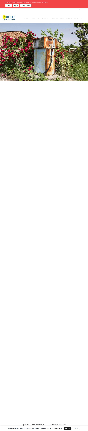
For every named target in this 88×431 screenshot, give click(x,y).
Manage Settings (26, 5)
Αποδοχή (67, 428)
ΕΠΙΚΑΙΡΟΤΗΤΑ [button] (35, 18)
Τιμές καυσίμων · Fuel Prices (57, 425)
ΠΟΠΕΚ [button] (26, 18)
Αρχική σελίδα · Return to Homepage (33, 425)
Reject (16, 5)
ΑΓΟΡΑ (76, 18)
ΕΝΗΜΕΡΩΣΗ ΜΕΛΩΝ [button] (65, 18)
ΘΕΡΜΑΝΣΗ (45, 18)
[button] (81, 18)
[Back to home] (9, 18)
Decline (76, 428)
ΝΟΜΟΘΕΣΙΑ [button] (54, 18)
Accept (8, 5)
